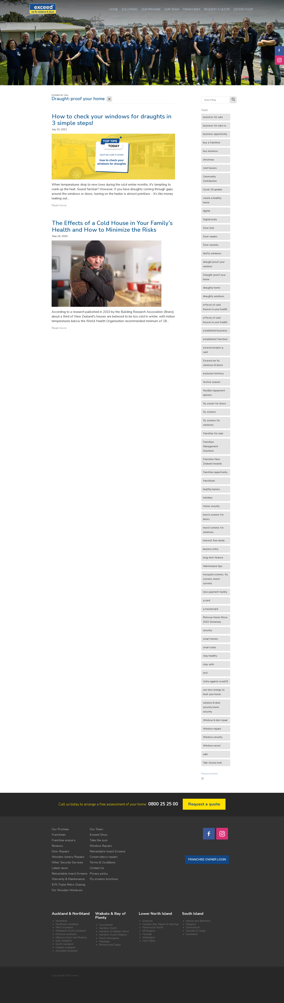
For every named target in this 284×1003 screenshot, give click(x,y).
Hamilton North (108, 928)
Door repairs (210, 236)
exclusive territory (213, 373)
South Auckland (64, 944)
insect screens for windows (213, 530)
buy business (210, 151)
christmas (208, 159)
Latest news (60, 868)
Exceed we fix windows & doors (213, 363)
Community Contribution (210, 179)
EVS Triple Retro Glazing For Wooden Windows (68, 887)
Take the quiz (99, 840)
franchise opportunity (215, 472)
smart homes (210, 639)
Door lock (208, 228)
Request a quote (204, 804)
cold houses (210, 168)
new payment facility (215, 592)
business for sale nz (214, 125)
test (205, 673)
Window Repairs (101, 846)
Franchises (59, 835)
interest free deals (214, 540)
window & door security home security (211, 707)
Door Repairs (60, 851)
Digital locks (210, 219)
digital (206, 211)
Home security (211, 506)
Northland (61, 921)
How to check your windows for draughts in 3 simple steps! (111, 120)
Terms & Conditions (103, 862)
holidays (208, 497)
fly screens (209, 412)
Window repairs (212, 729)
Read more (59, 205)
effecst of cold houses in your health (215, 307)
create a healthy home (212, 200)
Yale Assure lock (212, 763)
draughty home (211, 288)
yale (205, 754)
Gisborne (147, 921)
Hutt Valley (148, 941)
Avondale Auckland (66, 951)
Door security (210, 245)
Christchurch (193, 927)
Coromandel (106, 925)
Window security (212, 737)
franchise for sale (213, 433)
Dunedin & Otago (196, 931)
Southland (192, 934)
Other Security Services (67, 862)
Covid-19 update (212, 189)
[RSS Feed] (202, 778)
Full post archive (209, 773)
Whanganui (148, 931)
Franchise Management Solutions (210, 446)
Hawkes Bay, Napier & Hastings (160, 924)
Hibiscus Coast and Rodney (71, 937)
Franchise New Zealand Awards (212, 461)
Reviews (57, 846)
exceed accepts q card (213, 350)
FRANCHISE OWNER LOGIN (207, 859)
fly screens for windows (211, 423)
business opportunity (215, 134)
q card (206, 600)
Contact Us (97, 868)
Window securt (212, 745)
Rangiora (191, 924)
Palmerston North (152, 927)
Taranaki (147, 934)
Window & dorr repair (215, 720)
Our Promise (60, 829)
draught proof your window (214, 264)
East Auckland (64, 941)
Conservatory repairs (104, 857)
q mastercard (210, 609)
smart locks (209, 647)
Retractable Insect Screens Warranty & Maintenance (70, 876)
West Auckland (64, 927)
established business (215, 330)
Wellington (148, 937)
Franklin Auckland (65, 947)
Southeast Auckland (67, 924)
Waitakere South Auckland (71, 931)
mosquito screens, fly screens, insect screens (215, 579)
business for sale (213, 117)
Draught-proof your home (214, 277)
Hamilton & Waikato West (114, 931)
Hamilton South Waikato (113, 934)
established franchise (215, 339)
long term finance (213, 557)
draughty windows (213, 296)
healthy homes (211, 489)
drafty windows (212, 253)
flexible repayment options (214, 393)
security (207, 630)
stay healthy (210, 656)
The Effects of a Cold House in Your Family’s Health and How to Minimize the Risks (112, 226)
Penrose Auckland (66, 934)
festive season (211, 382)
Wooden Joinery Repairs (68, 857)
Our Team (96, 829)
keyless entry (210, 549)
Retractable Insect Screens (108, 851)
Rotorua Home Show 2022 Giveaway (215, 620)
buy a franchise (211, 142)
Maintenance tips (212, 566)
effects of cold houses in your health (215, 320)
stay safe (208, 664)
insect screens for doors (213, 517)
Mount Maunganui (109, 938)
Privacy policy (99, 874)
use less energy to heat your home (213, 692)
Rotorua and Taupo (110, 945)
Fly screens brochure (104, 879)
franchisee (209, 481)
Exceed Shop (98, 835)
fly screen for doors (214, 403)
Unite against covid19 (215, 681)
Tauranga (104, 941)
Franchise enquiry (63, 840)
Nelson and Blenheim (198, 921)
